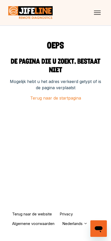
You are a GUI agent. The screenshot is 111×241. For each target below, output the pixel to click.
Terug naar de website (32, 214)
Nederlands (73, 223)
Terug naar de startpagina (55, 98)
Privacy (66, 214)
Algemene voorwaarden (33, 223)
